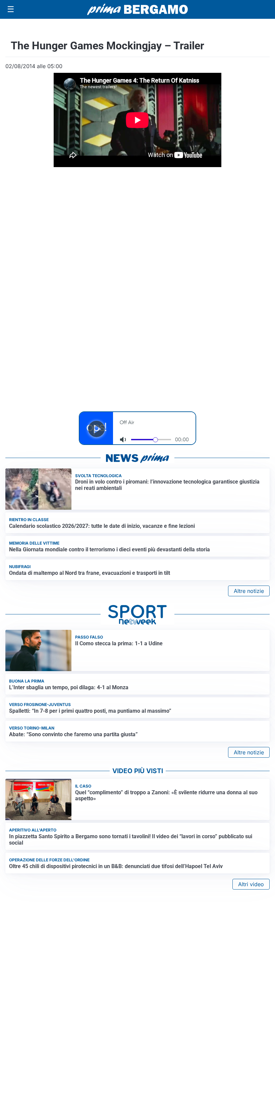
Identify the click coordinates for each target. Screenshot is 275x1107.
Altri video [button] (251, 884)
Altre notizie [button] (249, 591)
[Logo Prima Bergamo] (137, 9)
